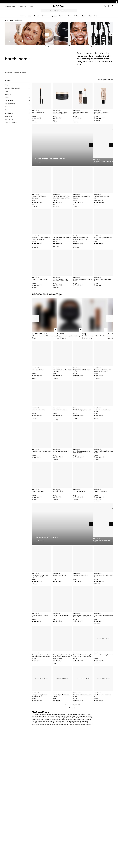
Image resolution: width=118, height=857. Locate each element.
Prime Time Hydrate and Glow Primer (103, 238)
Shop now (38, 162)
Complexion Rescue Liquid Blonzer (102, 410)
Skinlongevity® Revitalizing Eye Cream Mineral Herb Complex (82, 655)
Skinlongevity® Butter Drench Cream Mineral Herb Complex (82, 616)
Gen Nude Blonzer (37, 370)
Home (6, 20)
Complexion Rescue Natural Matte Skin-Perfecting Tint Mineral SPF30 (61, 197)
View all (77, 704)
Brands (11, 20)
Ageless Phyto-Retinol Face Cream (61, 695)
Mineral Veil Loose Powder (40, 279)
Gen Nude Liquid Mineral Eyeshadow (80, 113)
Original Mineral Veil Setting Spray (81, 370)
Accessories (8, 73)
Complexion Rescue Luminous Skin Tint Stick (62, 238)
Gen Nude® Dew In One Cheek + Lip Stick (62, 370)
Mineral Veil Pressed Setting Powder (81, 197)
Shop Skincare (39, 541)
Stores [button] (31, 6)
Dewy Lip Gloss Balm (38, 410)
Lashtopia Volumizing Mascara (103, 655)
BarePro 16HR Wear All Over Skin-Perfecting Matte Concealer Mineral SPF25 (102, 370)
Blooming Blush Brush (59, 575)
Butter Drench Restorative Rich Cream (103, 576)
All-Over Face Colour (79, 491)
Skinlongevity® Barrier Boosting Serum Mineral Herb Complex (62, 655)
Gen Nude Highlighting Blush (82, 410)
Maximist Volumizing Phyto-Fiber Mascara (81, 452)
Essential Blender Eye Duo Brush (40, 616)
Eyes (91, 46)
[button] (108, 79)
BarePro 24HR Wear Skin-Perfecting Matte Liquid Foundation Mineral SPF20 (81, 238)
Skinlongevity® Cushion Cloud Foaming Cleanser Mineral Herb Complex (41, 655)
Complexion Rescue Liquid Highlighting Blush (40, 576)
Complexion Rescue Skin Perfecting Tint (101, 113)
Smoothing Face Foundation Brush (102, 695)
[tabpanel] (59, 394)
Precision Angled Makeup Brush (41, 451)
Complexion (49, 46)
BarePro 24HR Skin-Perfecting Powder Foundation (41, 238)
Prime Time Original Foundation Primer (103, 616)
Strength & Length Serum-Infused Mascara (40, 695)
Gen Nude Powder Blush (60, 410)
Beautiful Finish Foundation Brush (102, 280)
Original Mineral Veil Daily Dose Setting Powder (61, 113)
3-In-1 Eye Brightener (38, 112)
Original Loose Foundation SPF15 (102, 197)
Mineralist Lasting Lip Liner (61, 451)
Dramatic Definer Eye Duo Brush (61, 616)
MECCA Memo (22, 6)
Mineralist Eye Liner (38, 491)
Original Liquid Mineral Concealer (39, 197)
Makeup (16, 73)
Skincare (70, 46)
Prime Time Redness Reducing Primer (82, 280)
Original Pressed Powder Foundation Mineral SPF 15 (60, 280)
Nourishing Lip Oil (58, 491)
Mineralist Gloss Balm (100, 491)
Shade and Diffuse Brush (80, 575)
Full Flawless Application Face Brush (82, 695)
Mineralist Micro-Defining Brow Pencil (103, 452)
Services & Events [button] (10, 6)
